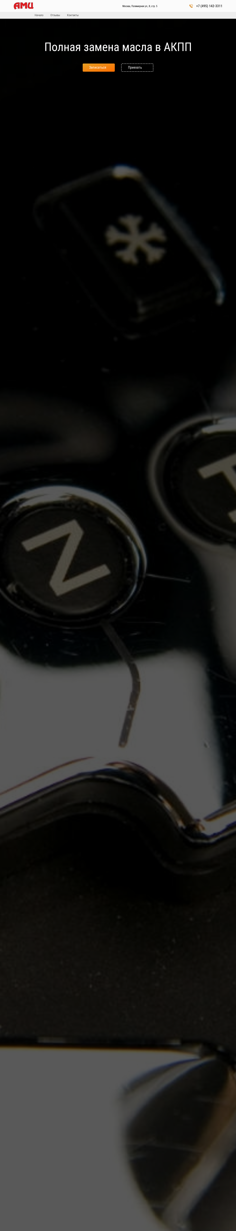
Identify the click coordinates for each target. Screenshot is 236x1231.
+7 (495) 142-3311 (209, 6)
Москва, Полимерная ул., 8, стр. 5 (139, 6)
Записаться (97, 67)
